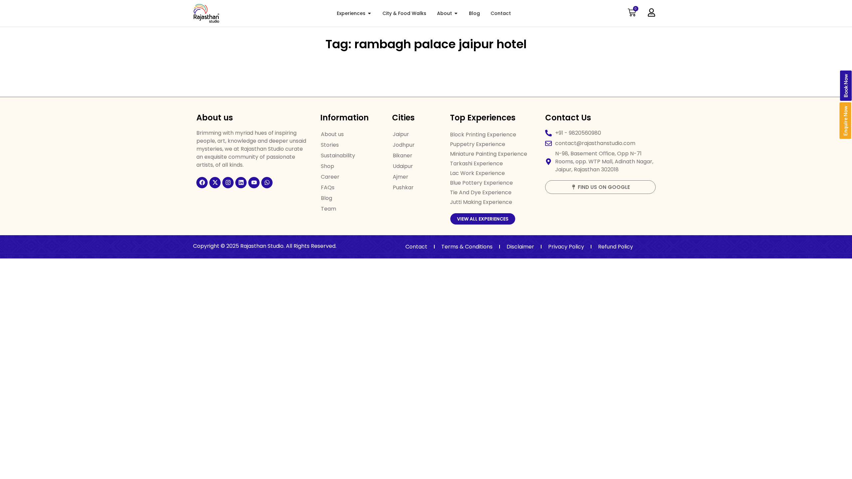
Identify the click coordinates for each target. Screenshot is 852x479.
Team (328, 209)
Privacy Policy (566, 246)
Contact (416, 246)
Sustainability (338, 155)
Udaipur (403, 166)
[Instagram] (228, 182)
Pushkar (403, 187)
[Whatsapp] (267, 182)
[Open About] (456, 13)
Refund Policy (615, 246)
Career (330, 177)
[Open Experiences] (369, 13)
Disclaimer (520, 246)
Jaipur (401, 134)
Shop (327, 166)
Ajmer (400, 177)
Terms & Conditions (467, 246)
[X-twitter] (215, 182)
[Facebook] (202, 182)
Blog (326, 198)
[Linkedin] (241, 182)
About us (332, 134)
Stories (330, 145)
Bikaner (402, 155)
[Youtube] (254, 182)
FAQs (327, 187)
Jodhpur (404, 145)
